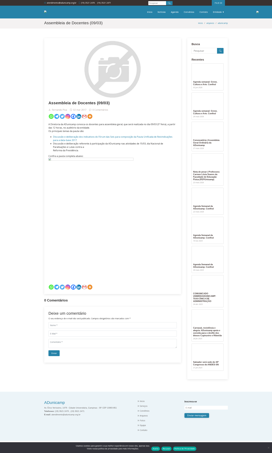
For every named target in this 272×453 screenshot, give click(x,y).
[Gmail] (84, 116)
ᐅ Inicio (141, 401)
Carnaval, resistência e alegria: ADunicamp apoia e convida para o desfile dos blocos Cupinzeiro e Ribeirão (207, 332)
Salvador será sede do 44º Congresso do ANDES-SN (206, 363)
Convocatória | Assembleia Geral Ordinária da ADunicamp (206, 142)
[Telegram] (56, 116)
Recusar (166, 448)
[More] (89, 116)
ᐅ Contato (142, 430)
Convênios (189, 12)
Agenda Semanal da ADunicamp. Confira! (203, 207)
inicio (200, 23)
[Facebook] (73, 116)
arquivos (210, 23)
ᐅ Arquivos (143, 416)
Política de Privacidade (184, 448)
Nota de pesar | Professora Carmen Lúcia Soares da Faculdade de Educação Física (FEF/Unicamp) (206, 176)
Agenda (174, 12)
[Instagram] (67, 116)
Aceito (156, 448)
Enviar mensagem (196, 415)
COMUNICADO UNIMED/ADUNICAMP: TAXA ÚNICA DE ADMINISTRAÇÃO (204, 297)
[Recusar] (268, 447)
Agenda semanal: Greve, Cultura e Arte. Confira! (205, 83)
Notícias (162, 12)
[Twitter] (62, 116)
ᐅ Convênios (143, 411)
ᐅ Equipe (142, 425)
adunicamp (223, 23)
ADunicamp (54, 402)
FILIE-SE (218, 3)
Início (149, 12)
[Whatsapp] (51, 116)
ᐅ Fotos (141, 421)
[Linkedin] (78, 116)
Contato (203, 12)
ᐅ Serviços (142, 406)
